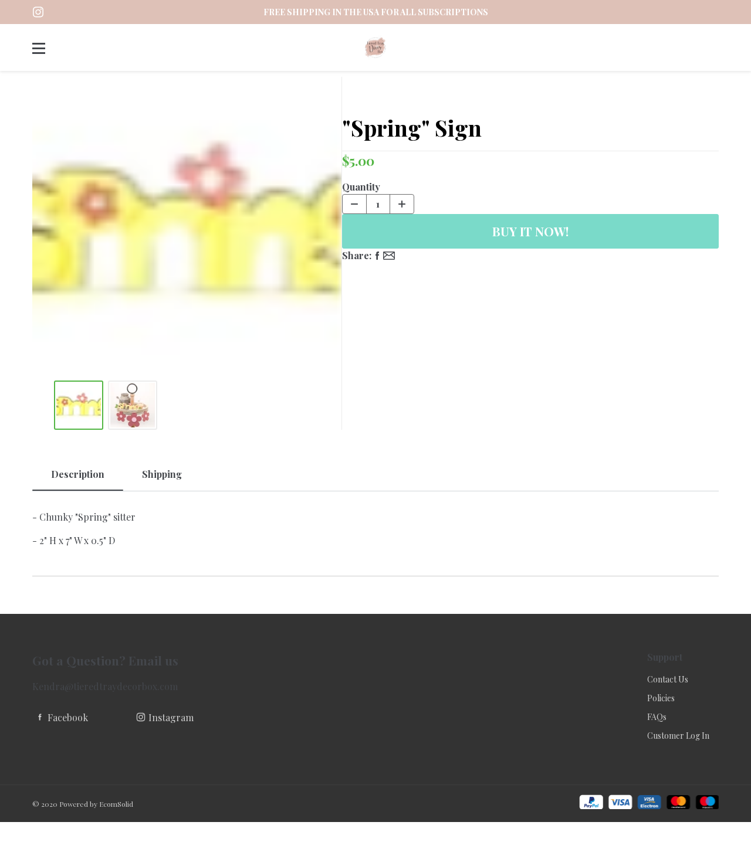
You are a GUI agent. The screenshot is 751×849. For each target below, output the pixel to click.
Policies (661, 698)
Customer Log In (678, 735)
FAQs (657, 716)
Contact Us (667, 679)
